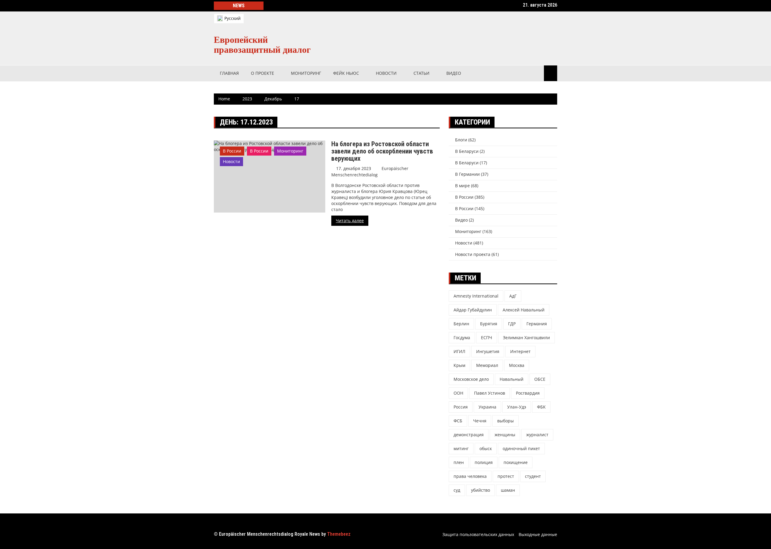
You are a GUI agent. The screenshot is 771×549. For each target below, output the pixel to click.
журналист (537, 434)
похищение (516, 462)
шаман (508, 490)
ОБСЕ (539, 379)
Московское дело (471, 379)
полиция (484, 462)
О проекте (262, 73)
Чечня (479, 421)
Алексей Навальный (524, 310)
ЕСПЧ (486, 337)
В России (232, 151)
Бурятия (488, 324)
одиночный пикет (521, 448)
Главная (229, 73)
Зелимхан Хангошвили (526, 337)
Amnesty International (476, 296)
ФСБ (458, 421)
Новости (386, 73)
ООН (458, 393)
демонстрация (469, 434)
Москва (516, 365)
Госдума (462, 337)
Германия (536, 324)
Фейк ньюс (346, 73)
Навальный (511, 379)
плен (459, 462)
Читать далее (350, 220)
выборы (505, 421)
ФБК (541, 407)
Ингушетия (487, 351)
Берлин (461, 324)
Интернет (520, 351)
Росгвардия (528, 393)
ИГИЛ (459, 351)
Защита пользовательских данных (478, 534)
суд (457, 490)
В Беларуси (467, 151)
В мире (462, 185)
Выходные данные (538, 534)
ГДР (512, 324)
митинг (461, 448)
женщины (505, 434)
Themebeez (339, 534)
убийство (480, 490)
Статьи (421, 73)
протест (506, 476)
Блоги (461, 140)
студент (533, 476)
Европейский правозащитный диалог (262, 45)
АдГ (513, 296)
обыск (485, 448)
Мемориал (487, 365)
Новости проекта (472, 254)
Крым (459, 365)
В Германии (467, 174)
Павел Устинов (489, 393)
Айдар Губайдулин (473, 310)
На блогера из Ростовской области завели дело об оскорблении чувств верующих (382, 151)
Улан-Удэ (516, 407)
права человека (470, 476)
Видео (453, 73)
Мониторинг (306, 73)
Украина (487, 407)
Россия (461, 407)
